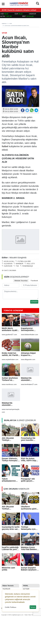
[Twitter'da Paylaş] (27, 110)
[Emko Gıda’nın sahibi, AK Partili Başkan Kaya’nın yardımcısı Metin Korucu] (11, 345)
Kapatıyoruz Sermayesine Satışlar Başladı (28, 329)
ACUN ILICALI (9, 261)
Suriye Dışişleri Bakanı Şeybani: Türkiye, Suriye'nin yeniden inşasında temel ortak (30, 569)
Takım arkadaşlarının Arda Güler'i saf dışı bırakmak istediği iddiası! (9, 480)
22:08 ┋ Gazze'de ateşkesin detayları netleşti (19, 10)
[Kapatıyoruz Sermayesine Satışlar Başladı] (30, 320)
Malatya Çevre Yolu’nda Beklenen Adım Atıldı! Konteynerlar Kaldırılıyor (30, 548)
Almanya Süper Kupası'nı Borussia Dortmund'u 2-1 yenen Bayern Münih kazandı (28, 354)
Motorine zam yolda (8, 569)
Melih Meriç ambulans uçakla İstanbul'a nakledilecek (10, 329)
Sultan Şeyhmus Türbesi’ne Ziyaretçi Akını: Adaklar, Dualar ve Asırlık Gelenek (11, 379)
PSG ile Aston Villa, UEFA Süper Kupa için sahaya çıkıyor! (29, 459)
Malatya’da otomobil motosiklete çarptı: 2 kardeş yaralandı (30, 379)
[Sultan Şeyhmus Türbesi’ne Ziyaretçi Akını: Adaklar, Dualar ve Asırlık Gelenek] (11, 370)
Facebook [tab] (34, 280)
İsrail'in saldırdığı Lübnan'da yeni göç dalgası (10, 548)
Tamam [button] (33, 607)
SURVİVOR (8, 266)
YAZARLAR (6, 589)
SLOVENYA (8, 264)
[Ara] (37, 4)
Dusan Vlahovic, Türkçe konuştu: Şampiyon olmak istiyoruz (10, 459)
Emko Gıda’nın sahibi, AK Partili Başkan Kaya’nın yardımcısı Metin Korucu (10, 354)
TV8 (17, 266)
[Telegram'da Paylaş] (36, 110)
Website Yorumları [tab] (21, 280)
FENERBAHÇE (27, 266)
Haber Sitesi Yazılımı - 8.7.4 (32, 615)
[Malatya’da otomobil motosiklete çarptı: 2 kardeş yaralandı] (30, 370)
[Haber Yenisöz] (19, 4)
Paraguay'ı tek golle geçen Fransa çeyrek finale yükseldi (28, 480)
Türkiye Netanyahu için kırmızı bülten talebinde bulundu (30, 528)
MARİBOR (19, 264)
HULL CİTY (31, 264)
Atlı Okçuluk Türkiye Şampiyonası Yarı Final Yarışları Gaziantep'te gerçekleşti (10, 439)
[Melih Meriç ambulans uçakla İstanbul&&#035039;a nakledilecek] (11, 320)
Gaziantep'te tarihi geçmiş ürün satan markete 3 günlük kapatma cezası (11, 528)
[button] (3, 4)
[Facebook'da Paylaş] (22, 110)
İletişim (25, 589)
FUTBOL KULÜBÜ (24, 261)
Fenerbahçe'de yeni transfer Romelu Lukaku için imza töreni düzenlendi (28, 439)
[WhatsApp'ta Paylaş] (31, 110)
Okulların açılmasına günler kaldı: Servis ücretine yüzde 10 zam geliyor (29, 508)
